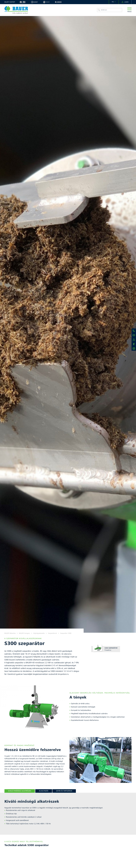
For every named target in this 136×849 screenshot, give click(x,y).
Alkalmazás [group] (43, 791)
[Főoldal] (16, 10)
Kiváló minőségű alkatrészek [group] (19, 791)
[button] (129, 10)
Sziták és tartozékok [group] (64, 791)
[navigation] (114, 2)
